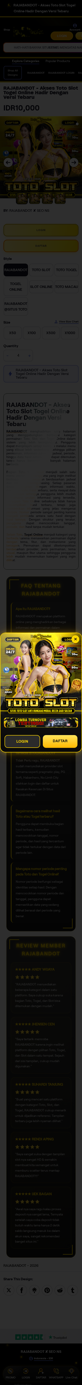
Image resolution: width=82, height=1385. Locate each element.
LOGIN (22, 741)
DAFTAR (60, 741)
